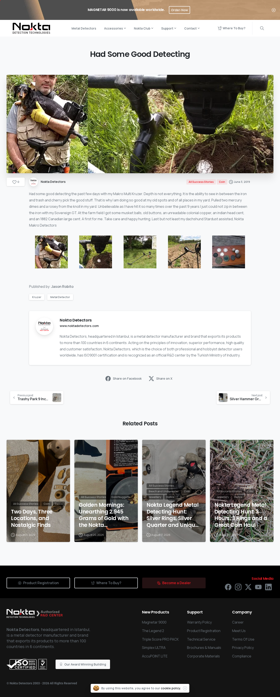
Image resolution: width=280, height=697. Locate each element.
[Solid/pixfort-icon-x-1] (248, 586)
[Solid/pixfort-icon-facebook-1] (228, 586)
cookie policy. (171, 688)
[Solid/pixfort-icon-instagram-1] (238, 586)
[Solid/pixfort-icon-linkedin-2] (268, 586)
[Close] (273, 10)
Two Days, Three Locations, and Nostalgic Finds (31, 518)
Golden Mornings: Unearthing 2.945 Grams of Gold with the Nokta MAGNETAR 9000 (103, 515)
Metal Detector (60, 297)
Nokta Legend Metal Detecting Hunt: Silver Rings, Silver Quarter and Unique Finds (172, 515)
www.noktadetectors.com (79, 326)
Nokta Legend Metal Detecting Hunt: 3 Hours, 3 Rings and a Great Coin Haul (240, 515)
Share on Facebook (127, 378)
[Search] (262, 28)
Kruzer (36, 297)
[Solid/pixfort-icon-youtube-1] (258, 586)
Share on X (164, 378)
